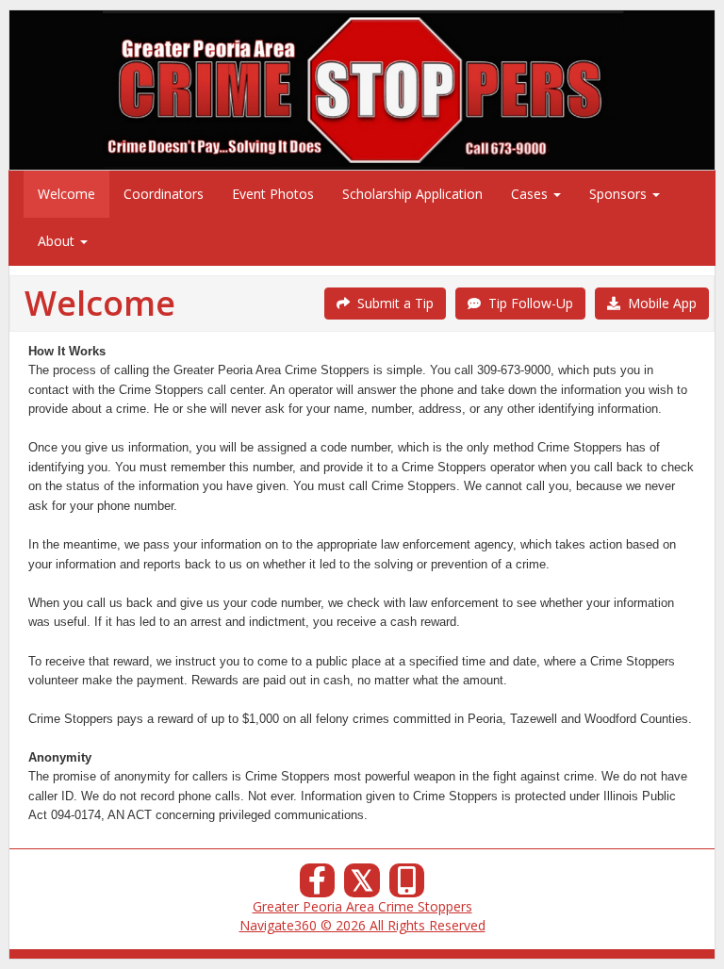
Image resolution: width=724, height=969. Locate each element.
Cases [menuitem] (531, 194)
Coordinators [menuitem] (163, 194)
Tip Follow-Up (527, 303)
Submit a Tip (392, 303)
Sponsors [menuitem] (619, 194)
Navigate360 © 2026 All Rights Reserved (362, 925)
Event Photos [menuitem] (273, 194)
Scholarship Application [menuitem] (412, 194)
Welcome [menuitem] (66, 194)
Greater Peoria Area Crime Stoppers (362, 906)
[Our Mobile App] (407, 886)
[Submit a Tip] (362, 89)
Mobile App (658, 303)
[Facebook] (318, 886)
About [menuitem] (58, 241)
